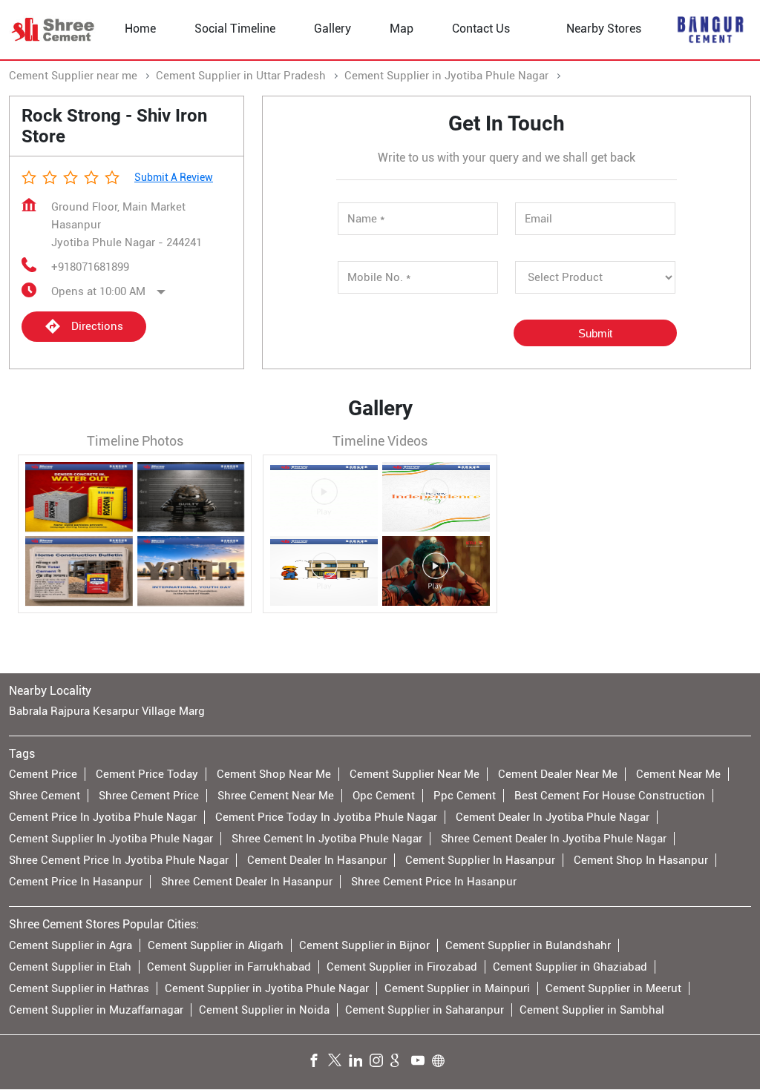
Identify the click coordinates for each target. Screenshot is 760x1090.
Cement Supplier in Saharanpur (424, 1010)
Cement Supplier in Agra (70, 945)
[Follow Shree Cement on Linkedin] (359, 1062)
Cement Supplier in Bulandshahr (528, 945)
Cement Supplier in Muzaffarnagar (96, 1010)
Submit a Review (173, 177)
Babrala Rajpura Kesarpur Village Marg (107, 712)
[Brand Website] (442, 1062)
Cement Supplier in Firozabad (402, 967)
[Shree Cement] (53, 30)
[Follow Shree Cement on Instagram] (380, 1062)
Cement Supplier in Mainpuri (457, 988)
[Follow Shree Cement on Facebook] (317, 1062)
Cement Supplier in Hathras (79, 988)
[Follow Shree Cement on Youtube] (421, 1062)
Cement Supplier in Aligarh (216, 945)
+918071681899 (90, 267)
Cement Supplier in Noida (264, 1010)
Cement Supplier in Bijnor (364, 945)
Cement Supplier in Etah (70, 967)
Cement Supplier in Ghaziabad (570, 967)
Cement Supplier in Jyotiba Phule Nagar (267, 988)
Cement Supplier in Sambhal (592, 1010)
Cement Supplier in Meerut (613, 988)
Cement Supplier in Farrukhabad (229, 967)
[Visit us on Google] (400, 1062)
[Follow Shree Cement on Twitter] (338, 1062)
